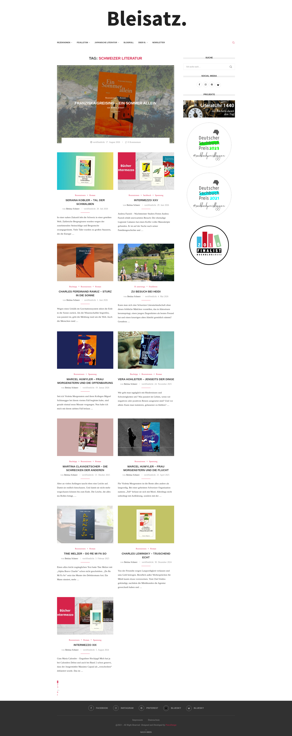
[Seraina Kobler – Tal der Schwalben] (85, 171)
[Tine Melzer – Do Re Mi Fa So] (85, 524)
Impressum (137, 720)
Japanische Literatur (106, 42)
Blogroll (129, 42)
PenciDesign (171, 725)
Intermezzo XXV (146, 200)
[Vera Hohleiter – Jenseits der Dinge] (146, 350)
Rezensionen (63, 42)
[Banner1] (209, 108)
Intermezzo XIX (85, 644)
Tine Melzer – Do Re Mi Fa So (85, 553)
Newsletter (158, 42)
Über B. (142, 42)
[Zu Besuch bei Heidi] (146, 262)
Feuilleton (82, 42)
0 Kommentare (134, 142)
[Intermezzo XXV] (146, 171)
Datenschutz (154, 720)
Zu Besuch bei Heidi (146, 291)
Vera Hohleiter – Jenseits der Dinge (146, 379)
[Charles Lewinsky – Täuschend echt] (146, 524)
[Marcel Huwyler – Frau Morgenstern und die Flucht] (146, 437)
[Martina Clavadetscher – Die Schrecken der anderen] (85, 437)
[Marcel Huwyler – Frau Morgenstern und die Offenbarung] (85, 350)
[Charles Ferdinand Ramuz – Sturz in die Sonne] (85, 262)
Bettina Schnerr (117, 108)
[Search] (233, 42)
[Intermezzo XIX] (85, 616)
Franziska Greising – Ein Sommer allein (115, 103)
